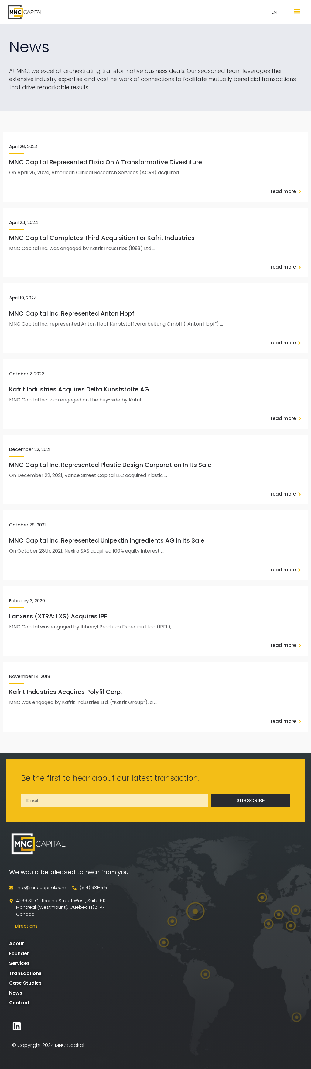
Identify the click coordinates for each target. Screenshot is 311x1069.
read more (283, 191)
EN (274, 12)
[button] (297, 11)
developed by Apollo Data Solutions (69, 1026)
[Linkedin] (16, 1026)
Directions (26, 926)
